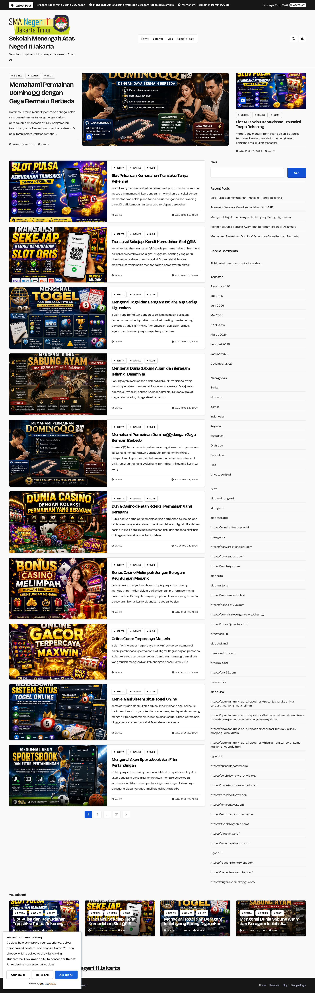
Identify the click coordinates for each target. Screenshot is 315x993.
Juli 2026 (217, 296)
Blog (170, 38)
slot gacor (218, 508)
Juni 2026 (217, 305)
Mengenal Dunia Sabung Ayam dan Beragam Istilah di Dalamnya (253, 227)
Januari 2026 (219, 354)
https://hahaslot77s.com (227, 605)
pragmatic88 (219, 634)
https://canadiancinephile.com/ (232, 872)
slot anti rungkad (222, 498)
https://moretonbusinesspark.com (234, 785)
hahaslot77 (218, 682)
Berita (18, 75)
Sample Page (185, 38)
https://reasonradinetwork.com (232, 863)
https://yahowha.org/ (225, 834)
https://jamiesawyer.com (227, 805)
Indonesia (217, 416)
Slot (50, 75)
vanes (45, 138)
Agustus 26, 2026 (24, 138)
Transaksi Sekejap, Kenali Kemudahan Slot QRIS (41, 93)
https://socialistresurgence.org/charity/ (237, 614)
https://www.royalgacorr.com (230, 843)
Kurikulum (217, 436)
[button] (293, 38)
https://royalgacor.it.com (227, 556)
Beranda (158, 38)
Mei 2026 (217, 315)
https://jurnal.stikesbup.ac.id (230, 527)
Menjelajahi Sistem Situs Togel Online (144, 699)
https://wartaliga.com (225, 566)
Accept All (66, 974)
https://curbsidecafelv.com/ (229, 766)
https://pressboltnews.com (229, 795)
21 (116, 814)
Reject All (42, 974)
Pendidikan (218, 455)
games (34, 75)
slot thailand (219, 518)
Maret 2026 (219, 334)
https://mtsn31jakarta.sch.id (229, 624)
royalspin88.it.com (223, 653)
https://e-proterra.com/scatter (232, 814)
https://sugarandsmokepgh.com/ (233, 882)
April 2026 (218, 325)
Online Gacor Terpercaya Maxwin (141, 638)
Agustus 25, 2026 (186, 341)
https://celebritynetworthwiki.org (233, 776)
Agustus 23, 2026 (186, 612)
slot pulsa (217, 692)
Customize (18, 974)
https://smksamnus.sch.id (228, 595)
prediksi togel (220, 663)
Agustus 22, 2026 (186, 732)
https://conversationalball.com (231, 547)
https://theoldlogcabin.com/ (230, 824)
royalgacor (218, 537)
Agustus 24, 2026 (186, 479)
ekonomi (216, 397)
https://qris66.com (223, 672)
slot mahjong (219, 585)
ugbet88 (216, 756)
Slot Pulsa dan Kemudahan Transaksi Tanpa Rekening (246, 198)
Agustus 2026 (220, 286)
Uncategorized (221, 474)
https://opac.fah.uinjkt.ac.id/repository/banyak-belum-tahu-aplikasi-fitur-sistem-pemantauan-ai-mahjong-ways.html (258, 717)
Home (145, 38)
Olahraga (217, 445)
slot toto (217, 576)
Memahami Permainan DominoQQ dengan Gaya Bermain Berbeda (255, 236)
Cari (214, 162)
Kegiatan (216, 426)
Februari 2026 (220, 344)
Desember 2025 (222, 363)
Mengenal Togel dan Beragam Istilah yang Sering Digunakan (251, 217)
